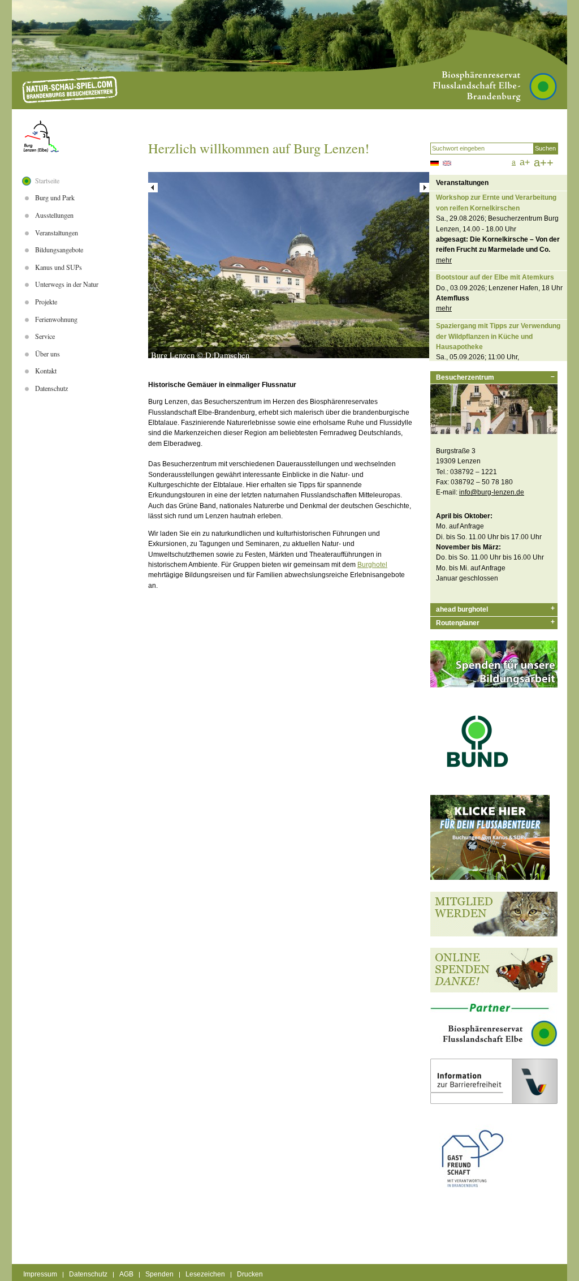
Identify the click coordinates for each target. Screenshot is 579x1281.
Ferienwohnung (56, 319)
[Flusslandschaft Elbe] (494, 1044)
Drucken (250, 1275)
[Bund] (477, 781)
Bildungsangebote (59, 249)
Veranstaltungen (56, 232)
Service (45, 336)
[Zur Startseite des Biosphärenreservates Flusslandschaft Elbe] (70, 89)
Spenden (159, 1275)
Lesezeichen (205, 1275)
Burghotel (372, 565)
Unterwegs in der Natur (66, 284)
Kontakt (46, 370)
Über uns (47, 353)
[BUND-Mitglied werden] (494, 934)
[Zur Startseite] (41, 136)
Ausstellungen (54, 215)
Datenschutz (51, 388)
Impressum (40, 1275)
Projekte (46, 301)
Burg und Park (55, 197)
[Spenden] (494, 990)
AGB (126, 1275)
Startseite (47, 180)
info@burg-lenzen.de (491, 492)
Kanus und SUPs (58, 267)
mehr (444, 260)
